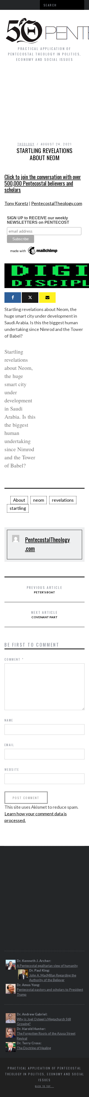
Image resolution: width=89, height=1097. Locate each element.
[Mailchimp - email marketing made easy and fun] (34, 255)
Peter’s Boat (45, 589)
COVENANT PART (44, 614)
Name (8, 720)
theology (25, 144)
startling (18, 508)
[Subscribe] (47, 297)
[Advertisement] (44, 104)
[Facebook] (12, 297)
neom (38, 500)
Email (9, 745)
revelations (63, 500)
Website (11, 769)
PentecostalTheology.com (56, 203)
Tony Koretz (16, 203)
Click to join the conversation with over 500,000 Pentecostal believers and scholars (42, 183)
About (19, 500)
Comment (14, 659)
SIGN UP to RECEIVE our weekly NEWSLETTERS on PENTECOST (38, 220)
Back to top (43, 1086)
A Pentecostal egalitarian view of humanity (47, 966)
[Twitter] (30, 297)
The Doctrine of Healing (34, 1048)
